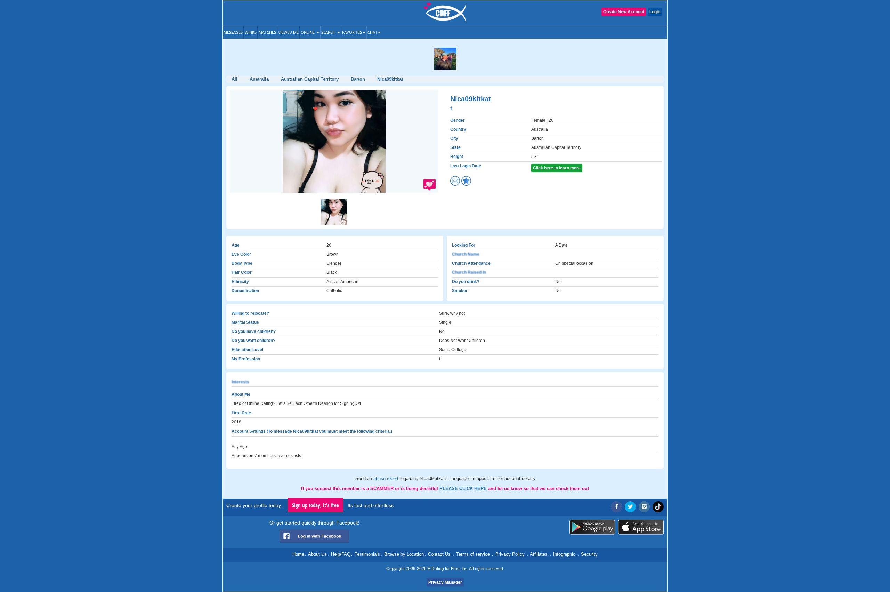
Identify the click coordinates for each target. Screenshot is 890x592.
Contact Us (439, 554)
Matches (267, 32)
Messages (233, 32)
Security (589, 554)
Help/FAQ (340, 554)
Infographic (564, 554)
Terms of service (473, 554)
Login (654, 11)
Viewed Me (288, 32)
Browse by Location (404, 554)
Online (308, 32)
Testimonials (367, 554)
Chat (372, 32)
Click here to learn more (557, 168)
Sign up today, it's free (315, 505)
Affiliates (539, 554)
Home (298, 554)
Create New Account (623, 11)
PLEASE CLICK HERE (463, 488)
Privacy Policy (510, 554)
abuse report (386, 478)
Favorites (352, 32)
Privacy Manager (445, 582)
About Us (317, 554)
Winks (251, 32)
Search (329, 32)
